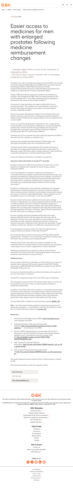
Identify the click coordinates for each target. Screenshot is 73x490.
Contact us (36, 447)
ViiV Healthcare (35, 420)
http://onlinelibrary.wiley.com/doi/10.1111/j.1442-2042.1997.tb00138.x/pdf (32, 338)
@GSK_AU (56, 301)
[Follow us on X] (32, 462)
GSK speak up (35, 452)
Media (36, 438)
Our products (36, 433)
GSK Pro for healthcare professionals (35, 417)
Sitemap (36, 480)
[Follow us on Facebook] (28, 462)
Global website (35, 411)
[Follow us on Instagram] (44, 462)
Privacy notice (35, 478)
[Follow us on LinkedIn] (40, 462)
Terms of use (37, 473)
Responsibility (36, 436)
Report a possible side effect (36, 449)
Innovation (36, 431)
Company (36, 429)
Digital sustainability (36, 471)
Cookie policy (36, 476)
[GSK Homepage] (6, 5)
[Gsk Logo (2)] (36, 395)
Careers (36, 440)
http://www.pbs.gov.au (51, 318)
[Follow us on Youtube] (36, 462)
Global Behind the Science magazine (35, 415)
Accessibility (36, 469)
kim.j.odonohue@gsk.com (20, 380)
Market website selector (36, 413)
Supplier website (35, 422)
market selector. (37, 400)
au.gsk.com (42, 309)
